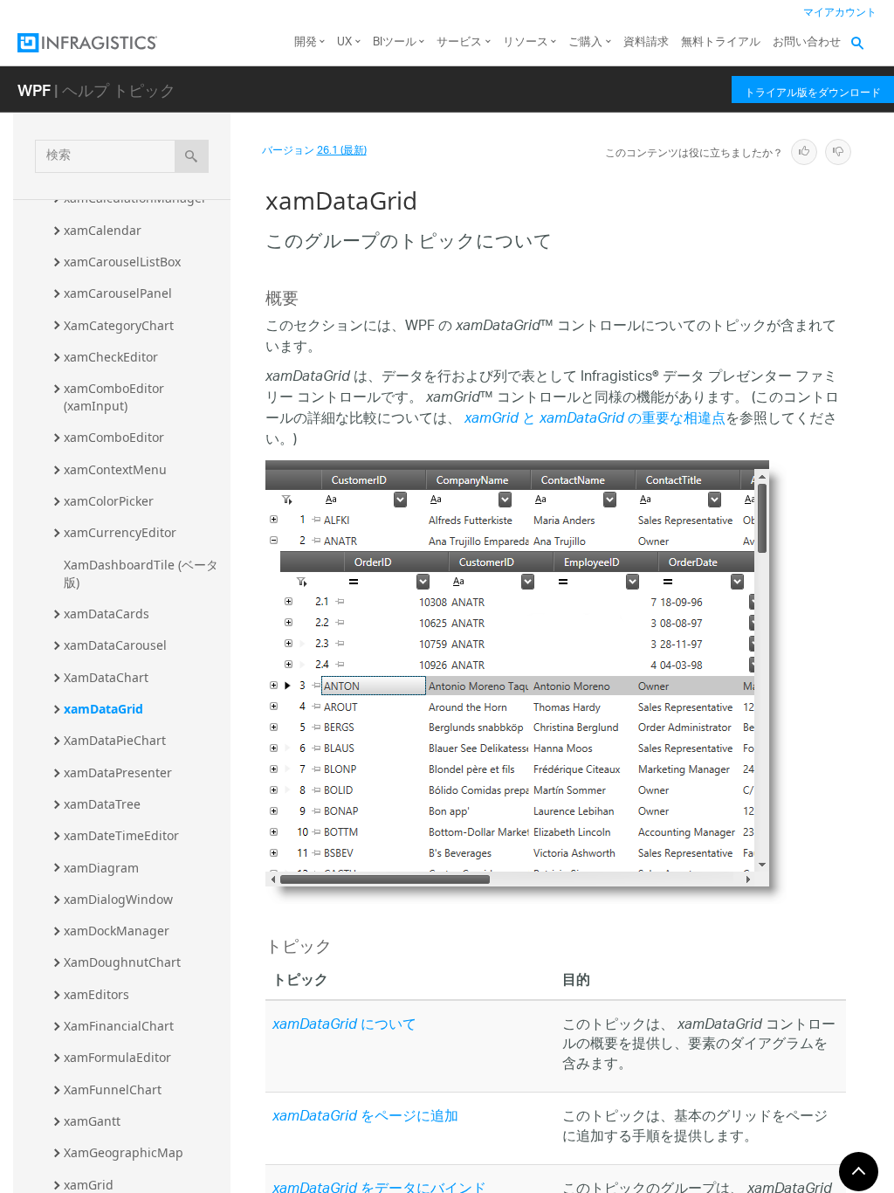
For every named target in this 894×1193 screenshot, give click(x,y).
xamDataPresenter (118, 772)
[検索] (192, 156)
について (344, 1025)
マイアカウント (840, 12)
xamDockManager (116, 930)
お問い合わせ (807, 42)
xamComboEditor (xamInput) (116, 397)
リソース (525, 42)
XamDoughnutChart (122, 962)
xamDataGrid (103, 708)
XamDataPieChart (115, 740)
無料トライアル (720, 42)
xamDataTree (102, 804)
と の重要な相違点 (595, 419)
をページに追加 (365, 1117)
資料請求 (646, 42)
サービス (459, 42)
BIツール (394, 42)
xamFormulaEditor (117, 1057)
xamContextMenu (115, 469)
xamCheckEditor (111, 356)
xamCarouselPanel (118, 293)
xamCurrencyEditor (120, 532)
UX (344, 42)
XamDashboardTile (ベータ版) (141, 573)
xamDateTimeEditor (121, 835)
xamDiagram (101, 867)
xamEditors (96, 994)
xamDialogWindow (118, 899)
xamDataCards (106, 613)
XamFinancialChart (119, 1025)
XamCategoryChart (119, 325)
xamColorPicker (109, 501)
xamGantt (92, 1121)
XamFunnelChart (113, 1089)
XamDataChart (106, 677)
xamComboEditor (114, 437)
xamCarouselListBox (122, 261)
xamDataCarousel (115, 645)
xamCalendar (102, 230)
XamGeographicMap (123, 1152)
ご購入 (585, 42)
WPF (34, 89)
